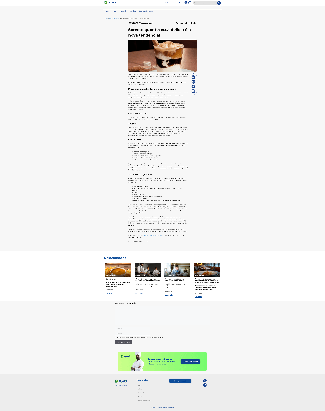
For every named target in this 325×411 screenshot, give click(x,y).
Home (107, 11)
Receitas (133, 11)
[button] (193, 77)
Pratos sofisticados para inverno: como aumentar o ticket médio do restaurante (207, 280)
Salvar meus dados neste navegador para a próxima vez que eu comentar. (140, 337)
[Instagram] (186, 2)
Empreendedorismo (146, 11)
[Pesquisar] (219, 3)
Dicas (114, 11)
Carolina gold (111, 279)
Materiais (123, 11)
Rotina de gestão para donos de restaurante (174, 280)
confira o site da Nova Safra (153, 235)
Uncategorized (114, 18)
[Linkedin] (189, 2)
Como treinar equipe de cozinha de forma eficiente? (147, 280)
